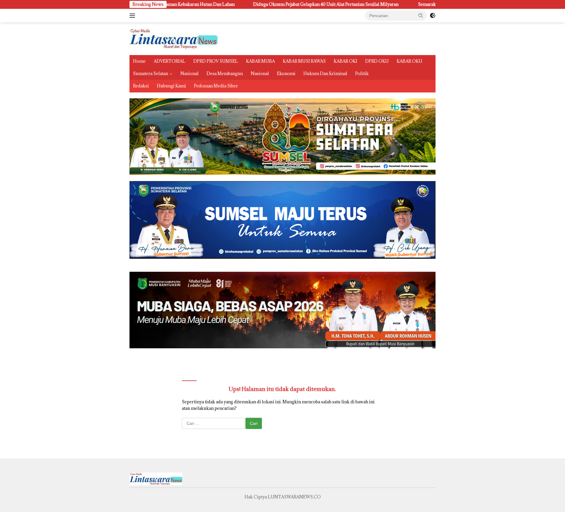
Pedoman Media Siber (216, 86)
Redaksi (141, 86)
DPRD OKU (377, 61)
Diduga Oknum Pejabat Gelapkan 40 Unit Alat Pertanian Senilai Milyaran (286, 4)
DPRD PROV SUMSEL (215, 61)
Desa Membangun (225, 73)
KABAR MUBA (260, 61)
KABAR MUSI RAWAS (304, 61)
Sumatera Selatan (150, 73)
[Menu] (133, 16)
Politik (362, 73)
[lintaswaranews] (173, 38)
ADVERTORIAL (169, 61)
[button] (421, 15)
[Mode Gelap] (433, 16)
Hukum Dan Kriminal (325, 73)
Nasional (189, 73)
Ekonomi (286, 73)
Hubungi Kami (171, 86)
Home (139, 61)
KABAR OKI (345, 61)
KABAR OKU (409, 61)
